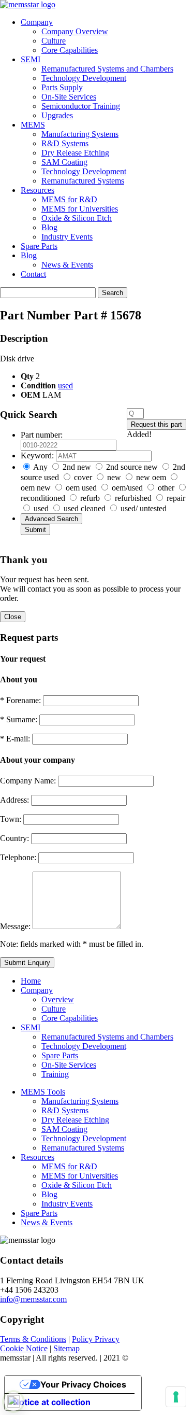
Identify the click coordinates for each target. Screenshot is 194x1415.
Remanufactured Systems (82, 180)
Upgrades (57, 115)
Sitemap (66, 1348)
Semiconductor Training (80, 106)
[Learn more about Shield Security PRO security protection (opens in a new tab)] (13, 1401)
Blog (49, 227)
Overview (57, 999)
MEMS (33, 124)
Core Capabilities (69, 50)
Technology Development (83, 78)
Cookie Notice (24, 1348)
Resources (37, 190)
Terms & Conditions (33, 1339)
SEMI (30, 59)
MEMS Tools (43, 1091)
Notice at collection (52, 1402)
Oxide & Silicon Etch (76, 218)
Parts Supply (62, 87)
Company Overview (74, 31)
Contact (33, 274)
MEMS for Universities (79, 208)
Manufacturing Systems (79, 134)
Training (55, 1074)
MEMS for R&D (69, 199)
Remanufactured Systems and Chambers (107, 68)
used (65, 385)
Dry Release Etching (75, 152)
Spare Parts (39, 246)
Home (31, 980)
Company (37, 22)
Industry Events (67, 236)
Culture (53, 40)
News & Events (67, 264)
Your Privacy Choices (83, 1384)
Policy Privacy (96, 1339)
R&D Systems (64, 143)
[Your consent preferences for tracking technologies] (176, 1397)
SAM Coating (64, 162)
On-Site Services (68, 96)
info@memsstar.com (33, 1299)
